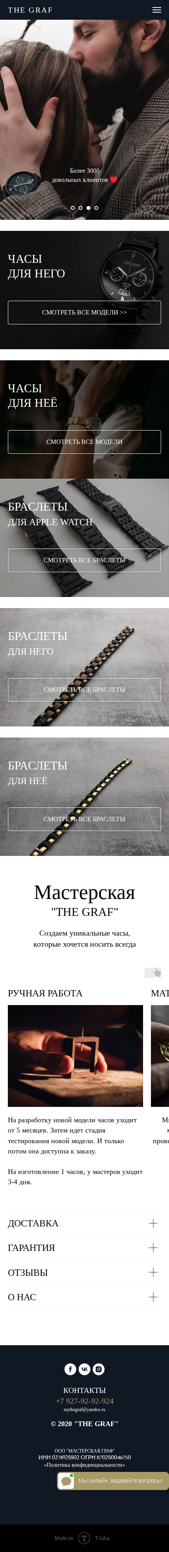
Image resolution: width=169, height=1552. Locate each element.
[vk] (84, 1405)
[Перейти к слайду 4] (96, 208)
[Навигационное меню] (156, 10)
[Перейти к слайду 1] (73, 208)
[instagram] (99, 1405)
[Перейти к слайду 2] (81, 208)
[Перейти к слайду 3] (88, 208)
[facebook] (70, 1405)
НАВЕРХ (82, 1517)
